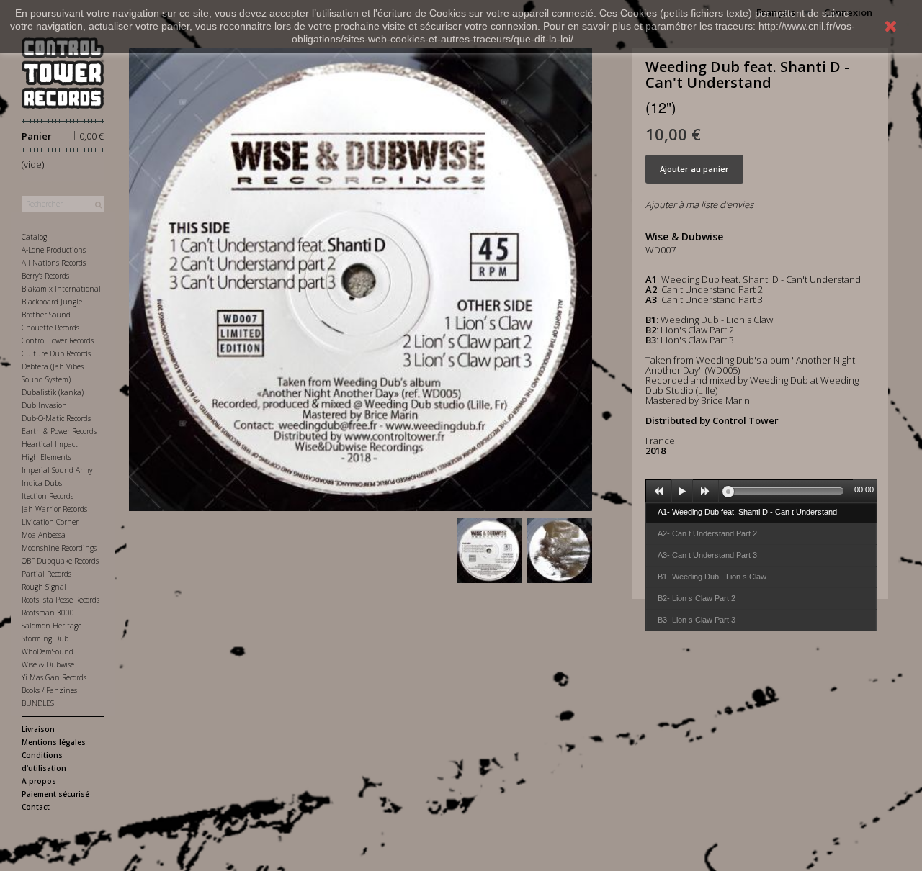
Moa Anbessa (44, 535)
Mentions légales (54, 742)
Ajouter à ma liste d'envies (699, 204)
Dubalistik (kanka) (53, 392)
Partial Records (46, 574)
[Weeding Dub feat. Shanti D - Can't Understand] (489, 550)
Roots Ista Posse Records (60, 600)
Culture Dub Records (56, 353)
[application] (761, 490)
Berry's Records (45, 276)
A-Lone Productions (54, 250)
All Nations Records (54, 263)
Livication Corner (50, 522)
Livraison (38, 729)
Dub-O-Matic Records (56, 418)
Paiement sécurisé (55, 794)
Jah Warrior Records (54, 509)
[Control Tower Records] (63, 73)
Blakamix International (61, 289)
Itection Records (47, 496)
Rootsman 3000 (48, 613)
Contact (36, 807)
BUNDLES (38, 703)
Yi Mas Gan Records (54, 677)
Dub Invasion (44, 405)
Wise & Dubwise (48, 664)
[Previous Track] (659, 491)
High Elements (46, 457)
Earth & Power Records (59, 431)
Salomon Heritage (51, 625)
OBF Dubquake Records (60, 561)
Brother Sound (46, 315)
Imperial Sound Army (57, 470)
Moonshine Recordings (59, 548)
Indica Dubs (42, 483)
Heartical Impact (50, 444)
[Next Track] (706, 491)
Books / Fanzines (49, 690)
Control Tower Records (58, 340)
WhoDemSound (47, 651)
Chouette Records (50, 327)
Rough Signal (44, 587)
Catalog (34, 237)
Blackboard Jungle (52, 302)
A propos (39, 781)
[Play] (682, 491)
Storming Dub (45, 638)
